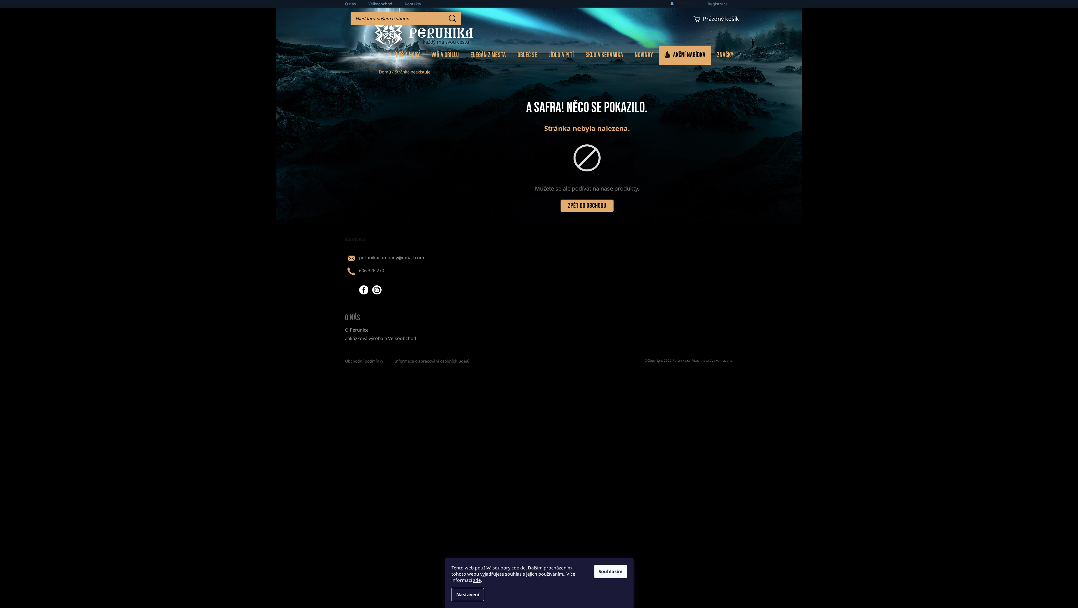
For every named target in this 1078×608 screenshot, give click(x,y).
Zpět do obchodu (587, 206)
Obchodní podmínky (364, 361)
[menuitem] (408, 55)
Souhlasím (611, 571)
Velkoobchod (380, 3)
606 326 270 (371, 270)
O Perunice (357, 330)
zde (477, 580)
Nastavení (467, 594)
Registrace (718, 3)
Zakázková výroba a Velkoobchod (380, 338)
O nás (350, 3)
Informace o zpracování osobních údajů (432, 361)
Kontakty (413, 3)
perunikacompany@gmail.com (391, 257)
